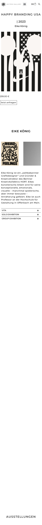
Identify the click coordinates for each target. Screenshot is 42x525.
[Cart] (35, 4)
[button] (24, 4)
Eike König (21, 26)
